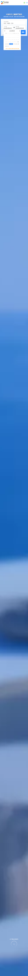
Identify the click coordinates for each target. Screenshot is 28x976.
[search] (8, 28)
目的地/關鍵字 (6, 21)
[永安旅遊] (4, 2)
